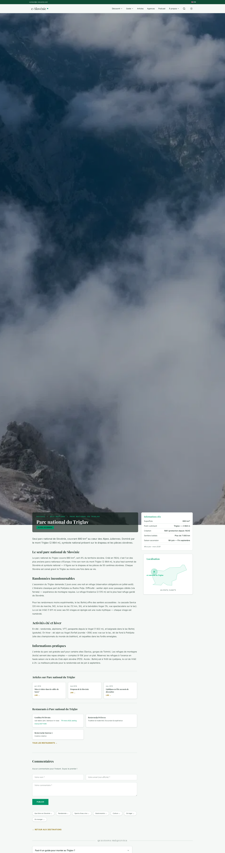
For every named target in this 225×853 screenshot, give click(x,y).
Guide (128, 8)
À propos (173, 8)
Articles (140, 8)
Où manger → (40, 819)
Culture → (116, 813)
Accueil (41, 516)
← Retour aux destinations (47, 829)
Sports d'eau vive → (81, 813)
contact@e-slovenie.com (38, 2)
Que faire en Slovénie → (43, 813)
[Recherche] (184, 8)
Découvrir (116, 8)
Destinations (57, 516)
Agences (151, 8)
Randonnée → (63, 813)
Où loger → (130, 813)
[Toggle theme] (191, 8)
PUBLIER (40, 802)
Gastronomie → (101, 813)
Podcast (161, 8)
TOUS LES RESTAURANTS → (44, 743)
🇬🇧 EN (193, 2)
